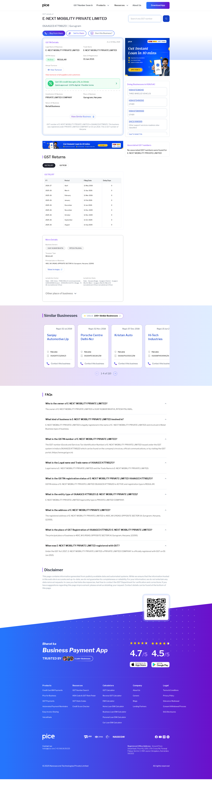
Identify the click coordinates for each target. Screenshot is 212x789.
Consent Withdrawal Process (166, 706)
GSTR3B (63, 165)
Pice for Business (45, 696)
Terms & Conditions (166, 690)
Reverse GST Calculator (106, 696)
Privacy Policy (166, 696)
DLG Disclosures (166, 712)
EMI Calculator (106, 701)
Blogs (135, 701)
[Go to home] (58, 5)
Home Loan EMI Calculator (106, 706)
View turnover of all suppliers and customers (63, 75)
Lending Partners (136, 706)
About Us (136, 690)
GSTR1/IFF (49, 165)
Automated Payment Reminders (45, 706)
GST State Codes (76, 701)
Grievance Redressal (166, 701)
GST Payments (45, 701)
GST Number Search (76, 690)
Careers (136, 696)
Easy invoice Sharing (45, 712)
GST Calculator (106, 690)
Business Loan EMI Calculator (106, 712)
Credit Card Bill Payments (45, 690)
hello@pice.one (48, 748)
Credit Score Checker (76, 706)
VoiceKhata (45, 717)
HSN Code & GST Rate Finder (76, 696)
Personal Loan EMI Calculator (106, 717)
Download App (158, 5)
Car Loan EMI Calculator (106, 722)
